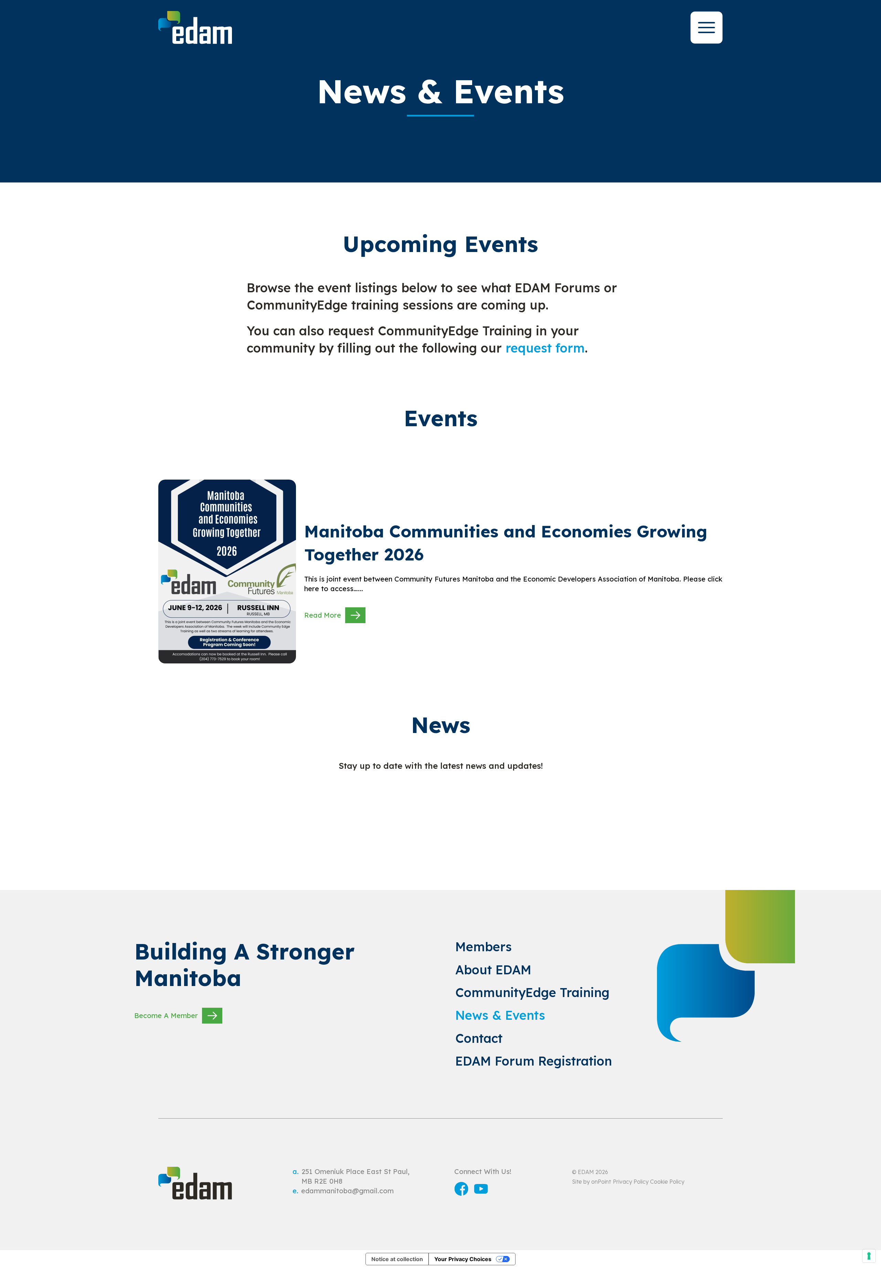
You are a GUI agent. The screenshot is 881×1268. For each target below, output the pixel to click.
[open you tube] (481, 1190)
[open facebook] (461, 1190)
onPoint (601, 1181)
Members (483, 946)
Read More (322, 615)
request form (545, 348)
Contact (478, 1038)
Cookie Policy (667, 1181)
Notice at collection (397, 1259)
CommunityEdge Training (532, 992)
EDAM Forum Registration (533, 1061)
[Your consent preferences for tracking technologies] (868, 1255)
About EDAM (493, 969)
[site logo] (195, 27)
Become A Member (166, 1015)
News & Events (500, 1015)
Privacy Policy (631, 1181)
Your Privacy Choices (462, 1259)
